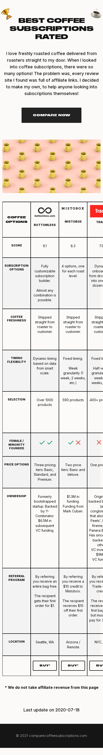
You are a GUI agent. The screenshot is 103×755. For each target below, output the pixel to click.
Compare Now (51, 115)
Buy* (45, 665)
